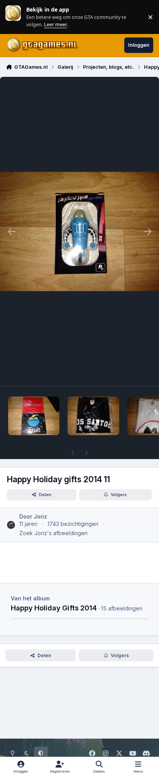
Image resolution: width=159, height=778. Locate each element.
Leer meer (13, 16)
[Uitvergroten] (79, 231)
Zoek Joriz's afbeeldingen (53, 533)
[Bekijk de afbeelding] (33, 416)
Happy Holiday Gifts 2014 (54, 607)
